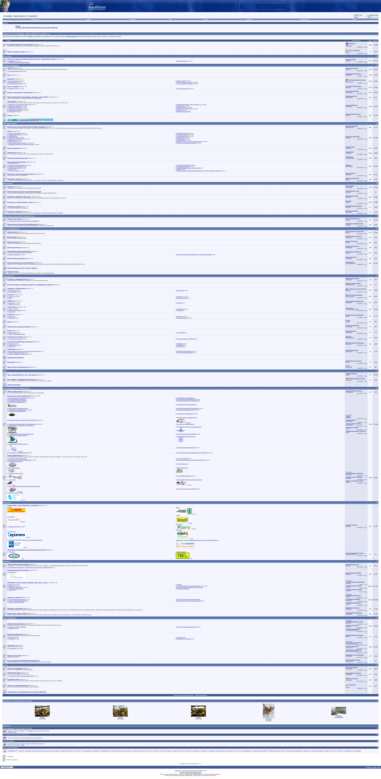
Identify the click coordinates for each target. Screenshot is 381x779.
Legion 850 (350, 92)
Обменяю (11, 586)
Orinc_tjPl (349, 351)
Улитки (11, 346)
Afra (348, 428)
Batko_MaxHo (357, 750)
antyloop (96, 750)
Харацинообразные (183, 134)
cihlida (20, 750)
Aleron (348, 69)
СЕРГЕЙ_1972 (351, 337)
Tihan (348, 202)
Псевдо (356, 15)
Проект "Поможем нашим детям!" (186, 627)
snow (113, 750)
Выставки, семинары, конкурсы (17, 627)
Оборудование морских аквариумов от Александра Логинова (194, 254)
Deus (348, 219)
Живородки (12, 140)
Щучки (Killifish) (181, 140)
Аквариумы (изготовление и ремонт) (19, 104)
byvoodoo (204, 750)
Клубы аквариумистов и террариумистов (16, 388)
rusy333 (142, 750)
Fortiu (181, 750)
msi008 (63, 750)
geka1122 (349, 474)
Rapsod (349, 148)
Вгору (378, 767)
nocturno (52, 750)
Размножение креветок (15, 168)
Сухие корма (180, 332)
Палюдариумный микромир (185, 352)
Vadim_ (349, 137)
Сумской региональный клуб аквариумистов (21, 434)
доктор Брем (28, 750)
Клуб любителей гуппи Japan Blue (186, 489)
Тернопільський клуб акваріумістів (186, 434)
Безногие (179, 303)
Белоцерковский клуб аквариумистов (19, 398)
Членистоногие (13, 345)
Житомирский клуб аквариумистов (186, 404)
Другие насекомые (182, 318)
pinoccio (349, 344)
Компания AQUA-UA (14, 526)
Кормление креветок (183, 166)
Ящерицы (180, 296)
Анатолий (349, 247)
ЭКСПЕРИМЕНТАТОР (352, 309)
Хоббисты (180, 637)
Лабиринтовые (13, 136)
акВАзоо (349, 609)
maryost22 (319, 750)
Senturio (349, 478)
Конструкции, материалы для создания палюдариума (24, 351)
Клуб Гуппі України (182, 458)
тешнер (349, 590)
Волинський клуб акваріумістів (17, 399)
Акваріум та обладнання (11, 65)
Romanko (349, 279)
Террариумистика (8, 276)
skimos (349, 586)
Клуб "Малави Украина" (183, 476)
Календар (249, 19)
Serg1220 (289, 750)
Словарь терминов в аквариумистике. (19, 62)
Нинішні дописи (304, 19)
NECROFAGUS (105, 750)
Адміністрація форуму (201, 695)
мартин (57, 750)
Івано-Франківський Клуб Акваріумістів (188, 408)
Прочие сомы (181, 137)
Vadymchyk (350, 97)
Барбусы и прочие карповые (17, 139)
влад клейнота (347, 750)
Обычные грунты (13, 88)
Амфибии (180, 343)
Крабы (179, 169)
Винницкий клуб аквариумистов (186, 398)
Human (349, 60)
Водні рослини (8, 183)
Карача (349, 626)
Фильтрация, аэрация (15, 107)
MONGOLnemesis (273, 750)
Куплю (10, 584)
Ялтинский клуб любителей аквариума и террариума (192, 452)
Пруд (4, 371)
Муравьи (179, 310)
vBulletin (177, 770)
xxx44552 (349, 668)
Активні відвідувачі (8, 728)
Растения (180, 346)
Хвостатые (12, 303)
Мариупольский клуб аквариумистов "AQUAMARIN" (23, 420)
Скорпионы (180, 309)
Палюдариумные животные (185, 351)
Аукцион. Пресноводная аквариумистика (188, 599)
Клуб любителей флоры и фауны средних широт (191, 460)
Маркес (349, 417)
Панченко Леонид (351, 554)
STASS (349, 192)
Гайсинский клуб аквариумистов (186, 399)
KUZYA (349, 87)
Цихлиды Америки (182, 133)
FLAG (348, 596)
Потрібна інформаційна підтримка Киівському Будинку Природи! (37, 27)
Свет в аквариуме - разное (184, 83)
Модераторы (12, 637)
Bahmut (349, 583)
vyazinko (128, 750)
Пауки (10, 309)
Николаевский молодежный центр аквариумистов (23, 424)
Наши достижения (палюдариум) (18, 354)
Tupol (348, 115)
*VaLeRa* (349, 656)
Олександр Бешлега (352, 630)
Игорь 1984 (196, 750)
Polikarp (349, 153)
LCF (215, 750)
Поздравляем (12, 648)
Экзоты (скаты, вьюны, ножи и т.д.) (18, 143)
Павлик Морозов (351, 263)
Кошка (123, 750)
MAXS (282, 750)
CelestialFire (350, 392)
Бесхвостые (12, 304)
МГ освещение (13, 82)
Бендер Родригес (221, 750)
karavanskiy (350, 661)
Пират (348, 252)
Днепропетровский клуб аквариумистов (188, 400)
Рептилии (11, 343)
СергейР (349, 212)
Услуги (10, 590)
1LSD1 (155, 750)
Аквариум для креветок (15, 166)
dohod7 (42, 717)
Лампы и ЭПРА (181, 81)
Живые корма (12, 332)
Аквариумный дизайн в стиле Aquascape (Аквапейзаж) (24, 221)
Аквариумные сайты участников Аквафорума (21, 676)
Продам (179, 584)
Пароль (356, 17)
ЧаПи (170, 19)
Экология (11, 628)
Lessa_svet (350, 647)
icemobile (211, 750)
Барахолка (6, 561)
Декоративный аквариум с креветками (188, 168)
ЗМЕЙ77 (349, 75)
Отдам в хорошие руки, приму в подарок (188, 586)
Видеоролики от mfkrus (183, 639)
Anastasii (349, 302)
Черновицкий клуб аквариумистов (18, 452)
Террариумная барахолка (16, 588)
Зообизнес (12, 639)
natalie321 (349, 106)
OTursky (339, 750)
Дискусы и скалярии (14, 133)
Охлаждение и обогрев (15, 108)
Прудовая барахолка (183, 588)
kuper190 (175, 750)
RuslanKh (349, 614)
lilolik (118, 750)
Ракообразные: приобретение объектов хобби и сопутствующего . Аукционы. (199, 170)
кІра (348, 179)
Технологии (12, 111)
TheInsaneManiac (197, 773)
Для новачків (7, 56)
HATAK (349, 197)
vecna (237, 750)
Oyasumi (255, 750)
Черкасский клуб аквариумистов (186, 447)
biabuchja (349, 46)
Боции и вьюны (13, 141)
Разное (179, 110)
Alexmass (349, 680)
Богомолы (180, 316)
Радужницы (180, 139)
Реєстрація (133, 19)
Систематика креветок (183, 165)
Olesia (168, 750)
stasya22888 (297, 750)
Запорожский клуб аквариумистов (18, 408)
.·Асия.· (349, 290)
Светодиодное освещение (184, 82)
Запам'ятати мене (373, 15)
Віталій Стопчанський (191, 771)
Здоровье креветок (14, 170)
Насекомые (180, 345)
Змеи (10, 298)
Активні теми (34, 19)
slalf (348, 52)
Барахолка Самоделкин (184, 111)
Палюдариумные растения (16, 352)
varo (348, 316)
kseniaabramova (246, 750)
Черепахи (11, 296)
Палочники (12, 311)
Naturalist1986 (350, 158)
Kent (348, 232)
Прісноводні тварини (10, 123)
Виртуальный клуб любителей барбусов (20, 460)
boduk (307, 750)
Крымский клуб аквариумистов (185, 410)
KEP (348, 432)
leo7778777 (77, 750)
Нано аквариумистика (15, 71)
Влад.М (349, 574)
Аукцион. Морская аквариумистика (18, 601)
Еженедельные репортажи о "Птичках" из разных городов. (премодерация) (30, 567)
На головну (369, 767)
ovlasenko (349, 258)
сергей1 (349, 237)
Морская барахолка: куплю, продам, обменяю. (190, 587)
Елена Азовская (87, 750)
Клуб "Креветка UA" (182, 464)
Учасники (205, 19)
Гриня (15, 732)
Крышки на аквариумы (15, 106)
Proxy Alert (188, 773)
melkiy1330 (263, 750)
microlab (349, 600)
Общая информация (9, 618)
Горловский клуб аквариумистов (18, 400)
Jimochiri (188, 750)
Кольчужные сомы (182, 136)
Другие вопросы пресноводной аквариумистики (18, 216)
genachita (34, 750)
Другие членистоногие (15, 310)
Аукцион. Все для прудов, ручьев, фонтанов (189, 601)
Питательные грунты (183, 88)
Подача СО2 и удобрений (184, 108)
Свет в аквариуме (14, 81)
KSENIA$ (268, 719)
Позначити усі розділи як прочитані (183, 695)
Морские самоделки (14, 254)
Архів (374, 767)
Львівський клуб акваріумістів (185, 413)
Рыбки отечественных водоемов (186, 143)
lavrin (348, 482)
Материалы (180, 290)
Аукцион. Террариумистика (16, 602)
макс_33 (149, 750)
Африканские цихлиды (15, 134)
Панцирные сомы (14, 137)
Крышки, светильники (15, 83)
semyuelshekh (350, 296)
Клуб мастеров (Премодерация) (18, 458)
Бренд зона (6, 502)
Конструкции (12, 290)
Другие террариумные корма (17, 334)
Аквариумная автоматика (16, 110)
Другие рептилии (182, 298)
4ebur (304, 750)
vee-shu (135, 750)
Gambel (314, 750)
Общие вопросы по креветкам (17, 165)
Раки (10, 169)
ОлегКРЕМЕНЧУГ (11, 750)
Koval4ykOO (350, 81)
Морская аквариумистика (11, 228)
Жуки (10, 316)
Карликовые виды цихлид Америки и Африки (21, 144)
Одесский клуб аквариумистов (185, 424)
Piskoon (70, 750)
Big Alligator (350, 166)
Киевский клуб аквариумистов (17, 410)
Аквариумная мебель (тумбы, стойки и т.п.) (189, 104)
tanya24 (349, 622)
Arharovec (231, 750)
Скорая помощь (181, 61)
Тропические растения (15, 339)
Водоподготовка (181, 107)
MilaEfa (23, 745)
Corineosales (350, 127)
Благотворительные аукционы (17, 599)
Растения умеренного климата (186, 339)
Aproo (332, 750)
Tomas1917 (10, 732)
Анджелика (350, 421)
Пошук (354, 19)
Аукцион (88, 19)
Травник (349, 380)
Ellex (348, 374)
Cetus (348, 565)
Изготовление (13, 292)
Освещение (180, 106)
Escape (326, 750)
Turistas (162, 750)
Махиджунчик (350, 284)
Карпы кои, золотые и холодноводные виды (189, 141)
